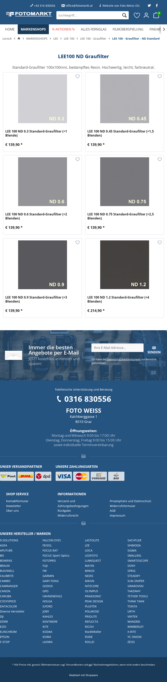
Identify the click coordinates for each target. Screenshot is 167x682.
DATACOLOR (8, 606)
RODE (89, 637)
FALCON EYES (52, 540)
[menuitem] (92, 15)
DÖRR (4, 621)
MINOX (89, 571)
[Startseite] (19, 38)
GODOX (48, 586)
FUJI (45, 566)
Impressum (117, 515)
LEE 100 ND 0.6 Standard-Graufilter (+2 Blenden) (36, 216)
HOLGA (47, 601)
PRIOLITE (91, 616)
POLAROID (92, 611)
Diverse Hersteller (12, 611)
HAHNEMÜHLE (52, 596)
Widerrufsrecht (68, 515)
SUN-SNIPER (135, 581)
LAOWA (48, 642)
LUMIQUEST (93, 561)
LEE (87, 545)
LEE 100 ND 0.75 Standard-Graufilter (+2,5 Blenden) (120, 216)
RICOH (89, 627)
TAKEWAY (134, 591)
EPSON (4, 637)
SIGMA (131, 550)
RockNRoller (93, 632)
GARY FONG (51, 581)
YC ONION (134, 637)
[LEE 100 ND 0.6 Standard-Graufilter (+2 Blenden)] (42, 181)
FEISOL (47, 545)
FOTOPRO (49, 561)
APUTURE (6, 550)
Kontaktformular (17, 501)
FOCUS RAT (50, 550)
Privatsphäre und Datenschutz (130, 501)
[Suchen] (124, 15)
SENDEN (154, 352)
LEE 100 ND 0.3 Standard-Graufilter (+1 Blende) (36, 133)
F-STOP (5, 642)
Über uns (12, 511)
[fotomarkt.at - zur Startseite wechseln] (29, 14)
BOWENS (6, 561)
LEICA (88, 550)
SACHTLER (134, 540)
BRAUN (5, 566)
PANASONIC (93, 596)
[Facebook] (157, 6)
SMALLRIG (134, 555)
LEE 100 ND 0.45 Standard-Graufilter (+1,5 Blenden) (120, 133)
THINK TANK (135, 601)
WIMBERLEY (135, 627)
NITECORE (92, 586)
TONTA (132, 606)
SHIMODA (134, 545)
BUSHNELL (7, 571)
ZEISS (131, 642)
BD (2, 555)
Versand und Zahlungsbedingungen (73, 503)
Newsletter (13, 506)
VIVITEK (132, 616)
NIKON (89, 581)
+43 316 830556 (44, 6)
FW (45, 571)
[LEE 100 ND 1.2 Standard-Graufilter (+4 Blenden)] (124, 264)
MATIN (89, 566)
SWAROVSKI (135, 586)
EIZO (3, 627)
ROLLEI (89, 642)
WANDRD (133, 621)
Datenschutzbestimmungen (124, 359)
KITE (45, 627)
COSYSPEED (8, 601)
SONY (131, 566)
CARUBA (5, 596)
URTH (131, 611)
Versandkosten (74, 664)
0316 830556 (87, 398)
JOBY (46, 611)
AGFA (3, 545)
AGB (112, 511)
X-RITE (131, 632)
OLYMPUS (91, 591)
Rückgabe (64, 511)
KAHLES (48, 616)
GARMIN (48, 576)
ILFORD (47, 606)
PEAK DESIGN (94, 601)
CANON (5, 591)
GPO (45, 591)
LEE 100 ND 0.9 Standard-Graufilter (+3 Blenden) (36, 299)
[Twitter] (149, 6)
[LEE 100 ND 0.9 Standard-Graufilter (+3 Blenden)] (42, 264)
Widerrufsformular (122, 506)
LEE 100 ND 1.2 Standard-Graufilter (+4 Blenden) (118, 299)
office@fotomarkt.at (79, 6)
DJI (2, 616)
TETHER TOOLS (137, 596)
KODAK (47, 632)
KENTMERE (50, 621)
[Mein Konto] (146, 15)
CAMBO (5, 581)
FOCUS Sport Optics (56, 555)
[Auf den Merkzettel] (78, 76)
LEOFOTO (91, 555)
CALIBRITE (7, 576)
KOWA (47, 637)
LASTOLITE (92, 540)
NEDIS (89, 576)
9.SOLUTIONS (9, 540)
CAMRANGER (9, 586)
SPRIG (131, 571)
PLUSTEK (91, 606)
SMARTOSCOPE (137, 561)
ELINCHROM (8, 632)
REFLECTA (91, 621)
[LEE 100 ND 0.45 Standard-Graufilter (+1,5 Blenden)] (124, 98)
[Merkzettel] (137, 15)
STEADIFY (133, 576)
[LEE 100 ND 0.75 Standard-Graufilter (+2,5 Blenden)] (124, 181)
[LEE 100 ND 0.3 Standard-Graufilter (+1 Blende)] (42, 98)
